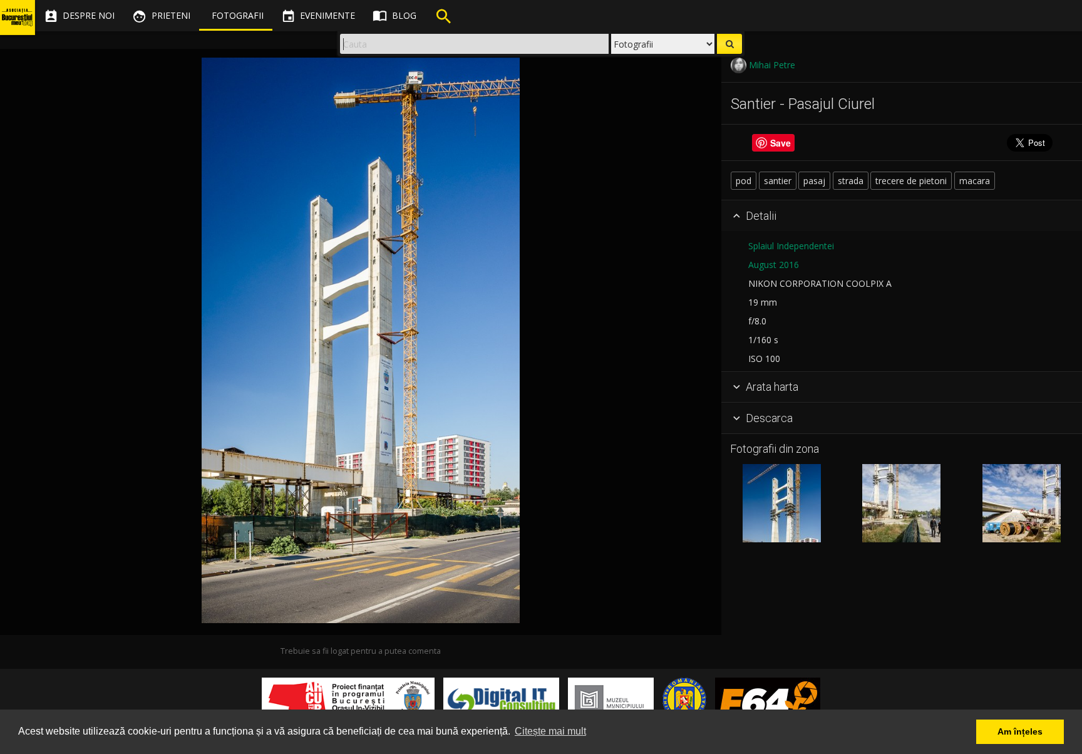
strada (850, 181)
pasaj (814, 181)
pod (743, 181)
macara (974, 181)
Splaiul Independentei (791, 246)
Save (780, 143)
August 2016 (773, 265)
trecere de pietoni (911, 181)
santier (777, 181)
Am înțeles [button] (1020, 731)
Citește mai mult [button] (550, 731)
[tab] (901, 216)
